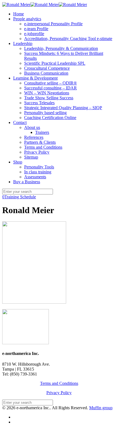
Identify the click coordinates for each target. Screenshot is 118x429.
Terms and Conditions (59, 383)
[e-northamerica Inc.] (44, 4)
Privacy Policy (59, 392)
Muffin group (101, 407)
